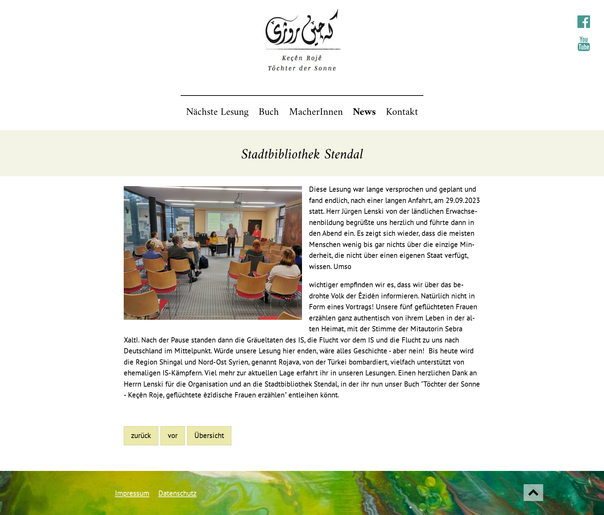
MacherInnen (316, 112)
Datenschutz (177, 493)
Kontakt (402, 112)
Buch (269, 112)
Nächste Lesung (217, 112)
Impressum (132, 493)
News (364, 112)
